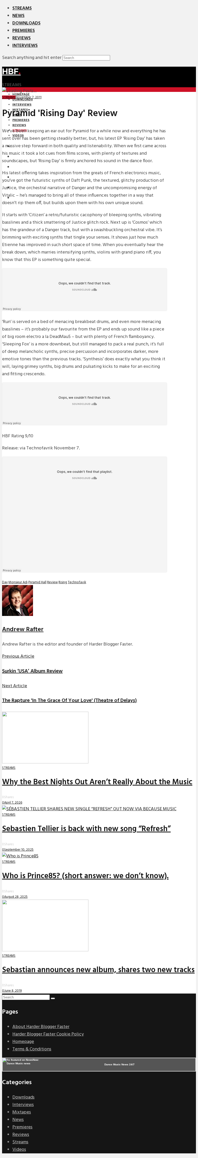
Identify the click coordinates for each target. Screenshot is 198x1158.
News (18, 16)
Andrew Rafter (23, 629)
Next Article (14, 686)
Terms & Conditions (31, 1049)
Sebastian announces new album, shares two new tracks (98, 970)
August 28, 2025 (16, 897)
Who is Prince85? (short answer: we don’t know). (85, 876)
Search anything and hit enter (31, 58)
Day (5, 582)
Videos (19, 1149)
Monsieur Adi (18, 582)
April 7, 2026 (13, 802)
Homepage (23, 1042)
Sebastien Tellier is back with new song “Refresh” (86, 829)
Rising (63, 582)
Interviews (25, 45)
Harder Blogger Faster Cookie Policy (48, 1034)
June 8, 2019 (13, 991)
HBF (11, 71)
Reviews (21, 38)
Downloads (26, 23)
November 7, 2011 (28, 97)
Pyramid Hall (37, 582)
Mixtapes (21, 1112)
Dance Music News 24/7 (119, 1064)
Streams (22, 8)
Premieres (23, 30)
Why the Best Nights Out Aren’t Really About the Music (97, 782)
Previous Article (18, 656)
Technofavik (77, 582)
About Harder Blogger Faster (40, 1027)
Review (52, 582)
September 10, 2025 (19, 849)
